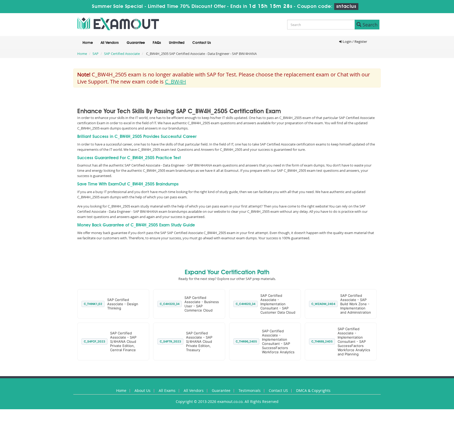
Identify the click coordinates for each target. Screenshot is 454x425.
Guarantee (136, 43)
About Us (143, 390)
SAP (95, 53)
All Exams (167, 390)
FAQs (157, 43)
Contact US (278, 390)
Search (369, 25)
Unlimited (176, 43)
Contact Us (201, 43)
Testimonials (250, 390)
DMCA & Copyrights (313, 390)
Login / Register (354, 41)
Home (87, 43)
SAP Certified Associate (122, 53)
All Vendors (110, 43)
